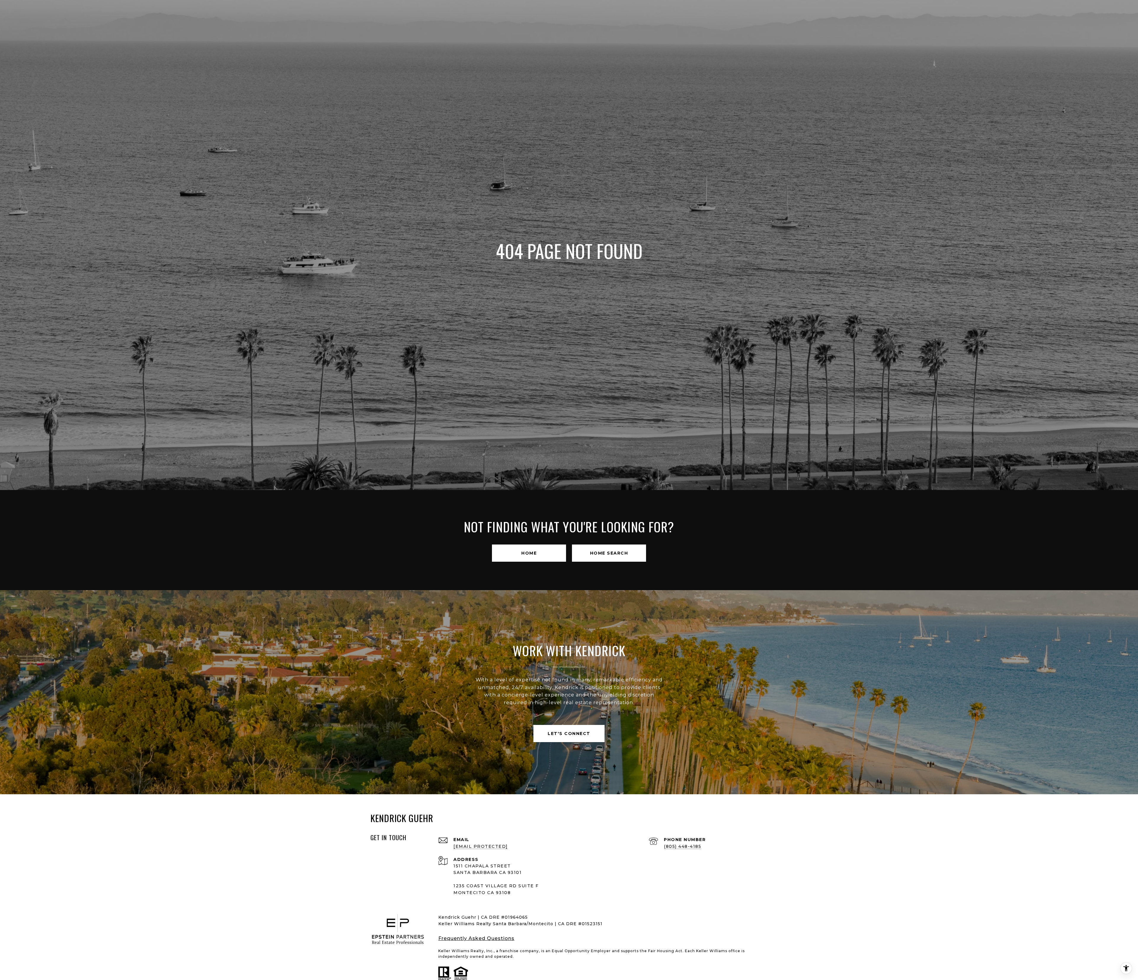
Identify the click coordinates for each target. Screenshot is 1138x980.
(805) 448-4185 (682, 846)
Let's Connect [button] (569, 733)
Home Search (609, 553)
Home (529, 553)
